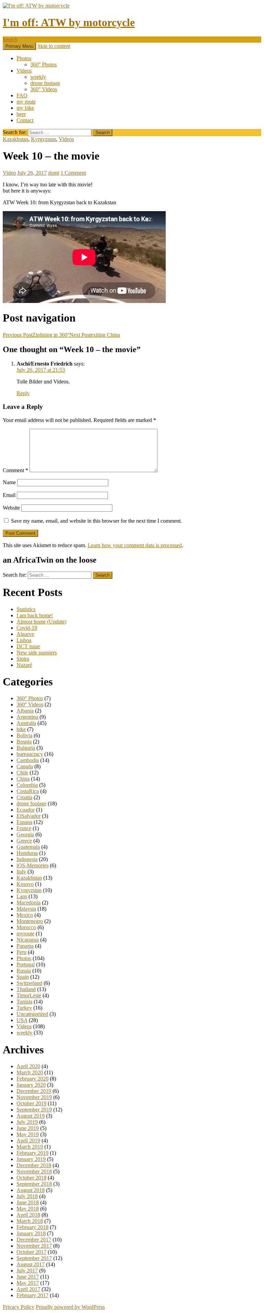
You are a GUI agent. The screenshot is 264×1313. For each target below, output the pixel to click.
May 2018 (27, 1209)
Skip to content (53, 46)
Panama (25, 946)
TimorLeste (28, 995)
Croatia (24, 797)
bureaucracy (29, 754)
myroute (25, 933)
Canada (24, 766)
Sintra (22, 659)
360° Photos (43, 64)
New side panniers (36, 652)
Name (9, 482)
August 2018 (30, 1190)
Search (10, 39)
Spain (22, 977)
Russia (23, 971)
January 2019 (31, 1159)
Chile (22, 772)
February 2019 (32, 1153)
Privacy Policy (18, 1307)
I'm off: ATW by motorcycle (69, 22)
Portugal (25, 964)
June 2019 (27, 1128)
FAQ (22, 95)
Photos (23, 58)
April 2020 (28, 1066)
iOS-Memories (32, 865)
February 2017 (32, 1295)
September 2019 (34, 1110)
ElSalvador (28, 816)
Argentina (27, 717)
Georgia (25, 834)
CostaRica (27, 791)
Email (9, 495)
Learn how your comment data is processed (135, 545)
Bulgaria (25, 748)
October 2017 (31, 1252)
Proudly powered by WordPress (70, 1307)
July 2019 (27, 1122)
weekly (38, 77)
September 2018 (34, 1184)
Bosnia (24, 742)
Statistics (25, 609)
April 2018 (28, 1215)
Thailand (26, 989)
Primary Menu (19, 46)
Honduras (27, 853)
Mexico (24, 915)
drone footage (45, 83)
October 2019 (31, 1103)
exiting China (94, 335)
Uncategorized (32, 1014)
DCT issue (28, 646)
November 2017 (34, 1246)
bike (21, 729)
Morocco (26, 927)
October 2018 (31, 1178)
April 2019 (28, 1140)
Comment (15, 470)
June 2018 (27, 1202)
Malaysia (26, 909)
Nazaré (24, 665)
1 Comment (73, 173)
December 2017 (33, 1240)
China (23, 779)
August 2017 (30, 1264)
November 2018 (34, 1171)
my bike (25, 108)
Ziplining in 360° (36, 335)
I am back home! (34, 615)
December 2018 (33, 1165)
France (23, 828)
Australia (26, 723)
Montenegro (29, 921)
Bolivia (24, 735)
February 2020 (32, 1079)
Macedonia (28, 902)
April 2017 (28, 1289)
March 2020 (29, 1072)
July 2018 (27, 1196)
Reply (23, 393)
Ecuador (25, 810)
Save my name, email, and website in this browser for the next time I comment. (96, 521)
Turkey (24, 1008)
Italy (21, 872)
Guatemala (28, 847)
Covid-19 (26, 628)
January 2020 (31, 1085)
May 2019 (27, 1134)
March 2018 (29, 1221)
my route (26, 102)
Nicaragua (27, 940)
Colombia (27, 785)
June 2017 (27, 1277)
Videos (24, 71)
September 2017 (34, 1258)
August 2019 (30, 1116)
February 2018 (32, 1227)
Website (11, 508)
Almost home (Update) (41, 622)
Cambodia (27, 760)
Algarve (25, 634)
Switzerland (29, 983)
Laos (21, 896)
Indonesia (26, 859)
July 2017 (27, 1270)
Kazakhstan (15, 139)
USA (22, 1020)
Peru (21, 952)
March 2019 (29, 1147)
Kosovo (25, 884)
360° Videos (43, 89)
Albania (25, 711)
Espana (24, 822)
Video (9, 173)
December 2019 (33, 1091)
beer (21, 114)
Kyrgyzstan (43, 139)
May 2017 (27, 1283)
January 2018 (31, 1233)
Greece (24, 841)
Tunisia (24, 1002)
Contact (24, 120)
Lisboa (23, 640)
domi (53, 173)
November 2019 (34, 1097)
